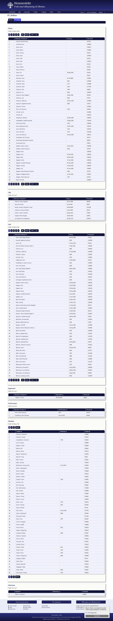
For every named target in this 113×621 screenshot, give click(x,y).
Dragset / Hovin (20, 479)
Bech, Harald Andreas (21, 308)
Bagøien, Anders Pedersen (23, 148)
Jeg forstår (97, 616)
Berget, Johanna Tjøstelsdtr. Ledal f (23, 207)
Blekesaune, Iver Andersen (22, 370)
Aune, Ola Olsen (20, 131)
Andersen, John (20, 89)
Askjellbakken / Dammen (22, 440)
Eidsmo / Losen (20, 499)
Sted (11, 20)
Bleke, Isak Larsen (20, 353)
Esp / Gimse (19, 510)
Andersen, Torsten (20, 106)
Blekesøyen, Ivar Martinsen (23, 373)
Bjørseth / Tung (20, 457)
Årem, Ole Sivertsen (21, 109)
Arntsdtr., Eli (19, 115)
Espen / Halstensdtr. (21, 513)
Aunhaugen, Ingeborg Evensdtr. (24, 279)
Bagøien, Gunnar (20, 165)
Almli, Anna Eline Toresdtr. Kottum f (24, 246)
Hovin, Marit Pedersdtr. (20, 412)
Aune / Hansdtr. (20, 442)
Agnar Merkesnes (52, 619)
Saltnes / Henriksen (20, 594)
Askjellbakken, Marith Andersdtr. (24, 120)
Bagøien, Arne (19, 154)
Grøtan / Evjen (20, 552)
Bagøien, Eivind (20, 160)
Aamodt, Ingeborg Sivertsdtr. (23, 240)
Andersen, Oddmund (21, 100)
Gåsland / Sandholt (21, 536)
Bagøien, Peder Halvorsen (22, 177)
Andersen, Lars (20, 98)
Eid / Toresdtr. (19, 490)
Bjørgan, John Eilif (20, 325)
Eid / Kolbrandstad (20, 488)
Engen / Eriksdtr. (20, 507)
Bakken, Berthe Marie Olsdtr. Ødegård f (26, 305)
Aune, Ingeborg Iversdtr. (22, 126)
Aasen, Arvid (19, 47)
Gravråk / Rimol (20, 544)
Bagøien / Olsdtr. (20, 445)
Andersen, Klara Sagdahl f (22, 95)
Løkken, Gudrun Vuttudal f (21, 212)
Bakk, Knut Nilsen (20, 299)
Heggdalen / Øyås (20, 567)
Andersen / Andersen (21, 434)
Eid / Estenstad (20, 485)
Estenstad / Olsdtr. (21, 516)
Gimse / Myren (20, 538)
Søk (19, 12)
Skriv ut (82, 12)
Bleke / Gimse (19, 459)
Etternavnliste (46, 607)
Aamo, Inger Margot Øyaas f (23, 237)
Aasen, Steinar (20, 75)
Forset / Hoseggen (21, 521)
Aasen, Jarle (19, 58)
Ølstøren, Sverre (20, 397)
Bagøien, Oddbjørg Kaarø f (23, 174)
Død (70, 234)
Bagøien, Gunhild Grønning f (23, 163)
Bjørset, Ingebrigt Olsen (22, 333)
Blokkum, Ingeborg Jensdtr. (23, 375)
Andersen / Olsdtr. (20, 437)
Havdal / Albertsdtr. (21, 564)
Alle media (28, 607)
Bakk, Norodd (19, 302)
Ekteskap (63, 431)
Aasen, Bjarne (19, 50)
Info (52, 12)
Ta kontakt (45, 606)
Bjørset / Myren (20, 451)
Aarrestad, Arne (20, 44)
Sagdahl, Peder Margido (21, 215)
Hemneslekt (22, 3)
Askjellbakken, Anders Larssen (23, 263)
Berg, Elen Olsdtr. (19, 204)
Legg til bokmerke (91, 12)
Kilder (26, 609)
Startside (12, 12)
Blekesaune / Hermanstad (22, 465)
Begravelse (59, 394)
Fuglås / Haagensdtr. (21, 530)
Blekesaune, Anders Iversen (23, 364)
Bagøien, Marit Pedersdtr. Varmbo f (25, 171)
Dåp (68, 198)
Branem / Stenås (20, 476)
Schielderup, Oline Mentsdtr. (22, 415)
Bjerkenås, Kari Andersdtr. (22, 319)
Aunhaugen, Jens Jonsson (23, 137)
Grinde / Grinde (20, 547)
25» (23, 34)
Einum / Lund (19, 502)
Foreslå (18, 20)
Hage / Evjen (19, 561)
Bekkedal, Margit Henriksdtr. (23, 311)
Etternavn (12, 609)
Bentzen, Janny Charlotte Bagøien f (25, 313)
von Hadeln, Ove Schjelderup (22, 218)
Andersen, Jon (19, 92)
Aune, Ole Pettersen (21, 134)
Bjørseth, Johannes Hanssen (23, 344)
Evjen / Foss (19, 519)
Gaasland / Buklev (20, 533)
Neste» (27, 34)
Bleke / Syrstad (20, 462)
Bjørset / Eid (19, 448)
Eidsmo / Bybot (20, 493)
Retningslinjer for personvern (63, 619)
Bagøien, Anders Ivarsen (22, 146)
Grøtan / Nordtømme (21, 555)
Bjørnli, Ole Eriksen (21, 330)
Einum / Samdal (20, 504)
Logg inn (27, 12)
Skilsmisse (56, 591)
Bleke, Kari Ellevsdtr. (21, 356)
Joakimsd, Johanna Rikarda (22, 210)
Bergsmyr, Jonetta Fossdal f (23, 316)
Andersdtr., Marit (20, 83)
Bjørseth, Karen (20, 347)
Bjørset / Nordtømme (21, 454)
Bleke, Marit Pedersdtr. (21, 358)
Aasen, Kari (19, 64)
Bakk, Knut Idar (20, 179)
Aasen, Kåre (19, 61)
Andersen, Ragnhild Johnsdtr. (23, 103)
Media (44, 12)
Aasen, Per (19, 72)
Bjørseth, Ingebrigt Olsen (22, 339)
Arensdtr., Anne (20, 112)
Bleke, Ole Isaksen (20, 361)
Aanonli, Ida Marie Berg (22, 41)
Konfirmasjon (62, 409)
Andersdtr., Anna (20, 81)
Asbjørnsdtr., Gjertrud (21, 117)
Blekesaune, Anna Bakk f (22, 367)
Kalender (27, 606)
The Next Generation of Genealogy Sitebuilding (49, 617)
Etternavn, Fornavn (20, 38)
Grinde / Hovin (19, 550)
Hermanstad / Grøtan (21, 572)
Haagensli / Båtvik (20, 558)
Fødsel (69, 38)
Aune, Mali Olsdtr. (20, 129)
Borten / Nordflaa (20, 471)
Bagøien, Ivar (19, 168)
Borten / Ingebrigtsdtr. (21, 468)
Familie (19, 431)
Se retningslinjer (91, 613)
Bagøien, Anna (20, 151)
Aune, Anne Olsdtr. (21, 123)
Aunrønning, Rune (20, 143)
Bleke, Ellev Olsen (20, 350)
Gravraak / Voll (20, 541)
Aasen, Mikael (19, 67)
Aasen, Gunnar (20, 52)
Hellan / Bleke (19, 569)
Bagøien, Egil (19, 157)
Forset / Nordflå (20, 524)
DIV (59, 12)
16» (23, 230)
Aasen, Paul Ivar (20, 69)
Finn (36, 12)
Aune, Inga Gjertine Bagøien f (23, 268)
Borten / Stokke (20, 473)
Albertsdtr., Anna (20, 78)
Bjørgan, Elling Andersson (22, 322)
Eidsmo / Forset (20, 496)
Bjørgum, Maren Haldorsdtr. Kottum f (25, 327)
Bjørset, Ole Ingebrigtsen (22, 336)
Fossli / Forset (19, 527)
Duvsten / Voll (19, 482)
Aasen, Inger (19, 55)
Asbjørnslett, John (20, 260)
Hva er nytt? (13, 606)
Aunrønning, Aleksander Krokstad (24, 140)
